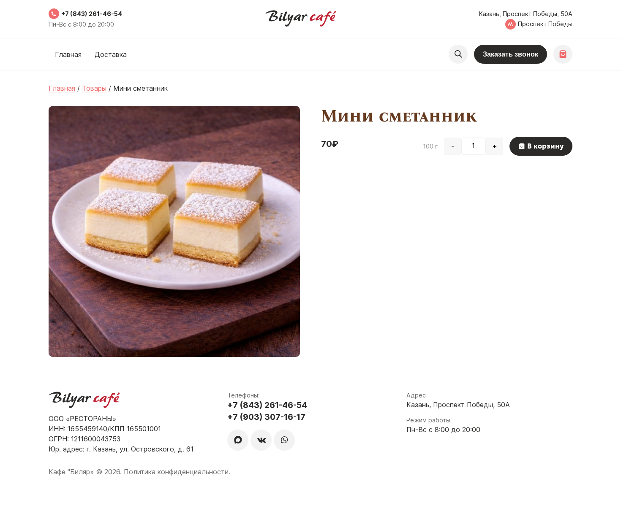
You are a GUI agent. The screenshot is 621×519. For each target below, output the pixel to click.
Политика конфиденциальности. (177, 472)
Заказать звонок (510, 54)
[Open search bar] (458, 54)
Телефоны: (243, 395)
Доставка (111, 54)
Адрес (416, 395)
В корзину (545, 146)
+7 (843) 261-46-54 (91, 13)
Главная (68, 54)
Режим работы (428, 420)
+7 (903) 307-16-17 (266, 417)
